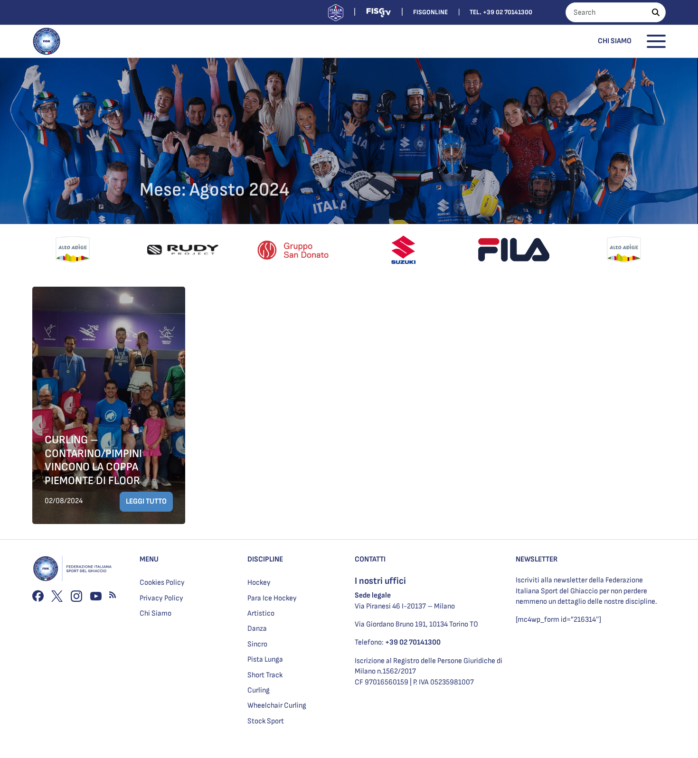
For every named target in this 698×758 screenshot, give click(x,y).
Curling (258, 690)
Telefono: (398, 642)
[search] (655, 12)
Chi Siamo (615, 41)
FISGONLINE (430, 12)
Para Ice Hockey (272, 598)
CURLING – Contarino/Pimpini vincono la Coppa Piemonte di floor (93, 460)
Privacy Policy (161, 598)
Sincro (257, 644)
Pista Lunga (265, 659)
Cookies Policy (162, 582)
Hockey (259, 582)
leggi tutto (146, 501)
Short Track (265, 675)
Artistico (260, 613)
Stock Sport (265, 721)
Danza (257, 628)
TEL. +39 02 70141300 (501, 12)
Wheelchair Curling (276, 705)
